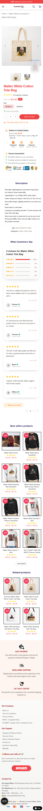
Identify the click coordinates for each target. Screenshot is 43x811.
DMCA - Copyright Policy (11, 720)
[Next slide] (38, 46)
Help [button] (38, 808)
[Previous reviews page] (27, 411)
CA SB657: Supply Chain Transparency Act (17, 723)
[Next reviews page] (37, 411)
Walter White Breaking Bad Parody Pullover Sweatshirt (32, 487)
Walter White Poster (11, 453)
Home (4, 14)
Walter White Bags (9, 17)
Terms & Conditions (9, 713)
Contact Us (6, 742)
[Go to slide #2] (27, 77)
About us (5, 710)
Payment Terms (7, 736)
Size (5, 103)
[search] (33, 6)
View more (21, 564)
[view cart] (40, 6)
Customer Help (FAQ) (10, 745)
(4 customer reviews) (20, 95)
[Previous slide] (5, 46)
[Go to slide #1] (15, 77)
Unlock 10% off (4, 801)
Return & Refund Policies (11, 739)
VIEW (11, 448)
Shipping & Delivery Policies (12, 733)
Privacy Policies (7, 716)
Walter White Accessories (19, 14)
